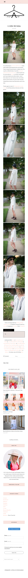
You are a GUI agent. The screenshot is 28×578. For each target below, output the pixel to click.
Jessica (6, 352)
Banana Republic (7, 510)
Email (7, 541)
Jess (12, 343)
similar (18, 322)
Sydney (13, 347)
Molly (5, 341)
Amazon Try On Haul (7, 411)
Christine (17, 350)
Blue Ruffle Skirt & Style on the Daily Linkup (13, 431)
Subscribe (14, 552)
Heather (12, 350)
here (22, 352)
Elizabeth (23, 343)
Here (12, 74)
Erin (15, 343)
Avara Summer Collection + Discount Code (12, 390)
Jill (18, 347)
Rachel (15, 345)
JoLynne (18, 348)
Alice (5, 347)
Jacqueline (10, 348)
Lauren (21, 340)
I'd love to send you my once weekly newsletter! (13, 547)
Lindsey (19, 345)
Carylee (17, 340)
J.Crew (4, 508)
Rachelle (21, 341)
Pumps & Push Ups (9, 345)
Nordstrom (5, 499)
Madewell (5, 511)
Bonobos (5, 515)
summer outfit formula (16, 65)
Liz (22, 345)
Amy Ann (5, 363)
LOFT (4, 506)
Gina (13, 340)
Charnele (5, 343)
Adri (21, 350)
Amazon (5, 498)
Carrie (22, 347)
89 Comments (6, 356)
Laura (9, 343)
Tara (16, 347)
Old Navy (5, 504)
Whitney (16, 341)
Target (4, 513)
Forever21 (22, 326)
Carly (9, 341)
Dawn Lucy (7, 350)
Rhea (12, 341)
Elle (14, 348)
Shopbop (5, 503)
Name (7, 535)
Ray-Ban (15, 326)
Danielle (9, 347)
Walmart (5, 501)
